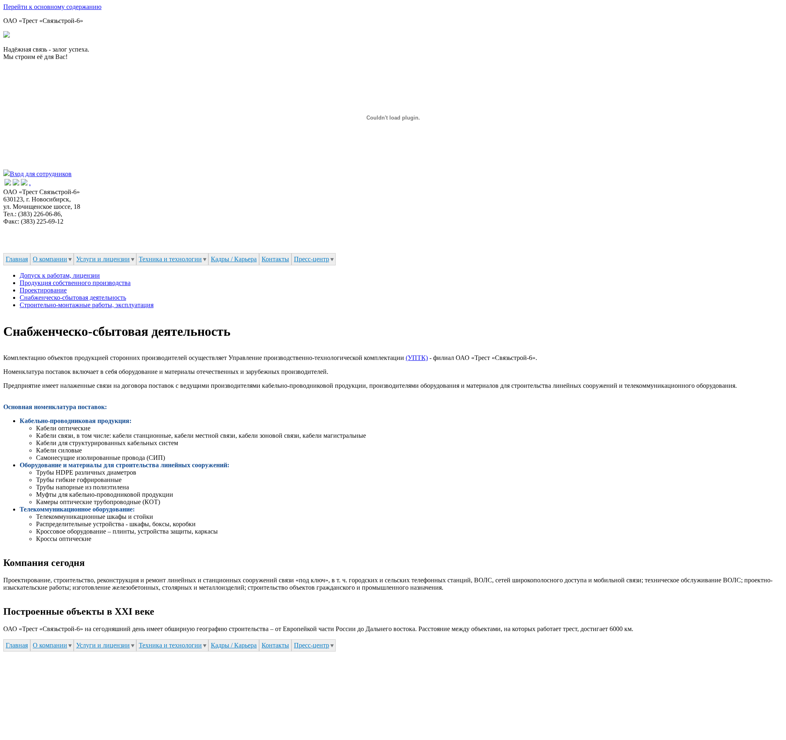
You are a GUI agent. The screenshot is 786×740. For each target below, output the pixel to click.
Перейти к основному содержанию (52, 6)
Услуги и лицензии (103, 259)
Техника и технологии (170, 259)
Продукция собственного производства (75, 282)
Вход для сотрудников (41, 173)
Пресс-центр (311, 259)
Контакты (275, 259)
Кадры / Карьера (234, 259)
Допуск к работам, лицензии (60, 275)
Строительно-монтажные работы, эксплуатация (87, 304)
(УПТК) (417, 357)
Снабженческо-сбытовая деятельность (73, 297)
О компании (50, 259)
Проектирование (43, 290)
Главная (17, 259)
